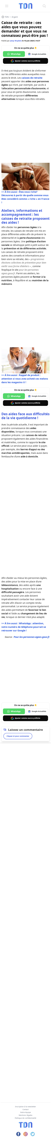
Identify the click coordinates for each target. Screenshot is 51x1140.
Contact (26, 1109)
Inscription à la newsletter (25, 1106)
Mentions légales (25, 1115)
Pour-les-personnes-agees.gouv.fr (32, 637)
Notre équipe (25, 1112)
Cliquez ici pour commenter (18, 736)
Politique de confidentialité (25, 1118)
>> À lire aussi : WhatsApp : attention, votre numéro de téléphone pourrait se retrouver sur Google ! (23, 627)
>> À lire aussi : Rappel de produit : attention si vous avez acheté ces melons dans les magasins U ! (24, 378)
